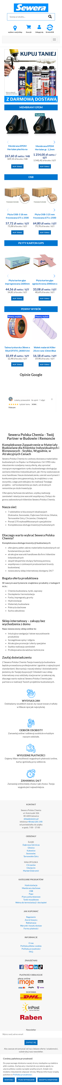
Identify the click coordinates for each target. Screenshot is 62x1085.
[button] (8, 76)
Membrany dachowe (31, 888)
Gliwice (31, 847)
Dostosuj (8, 1080)
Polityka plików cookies (31, 946)
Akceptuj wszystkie (48, 1080)
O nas (31, 943)
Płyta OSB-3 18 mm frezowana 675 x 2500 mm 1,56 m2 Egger (17, 217)
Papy (31, 894)
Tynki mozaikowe (31, 899)
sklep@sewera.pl (31, 819)
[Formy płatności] (31, 748)
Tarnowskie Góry (31, 856)
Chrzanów (31, 865)
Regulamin (31, 917)
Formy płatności (31, 928)
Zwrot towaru (31, 920)
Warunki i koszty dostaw (31, 925)
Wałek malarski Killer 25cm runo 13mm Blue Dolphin (44, 350)
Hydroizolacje (31, 885)
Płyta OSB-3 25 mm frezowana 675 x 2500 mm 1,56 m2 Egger (44, 217)
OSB (31, 891)
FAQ (31, 951)
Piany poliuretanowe (31, 896)
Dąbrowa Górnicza (31, 845)
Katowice (31, 850)
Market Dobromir (31, 870)
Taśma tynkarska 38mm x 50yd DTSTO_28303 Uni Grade (17, 350)
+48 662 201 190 (34, 821)
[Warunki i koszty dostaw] (31, 693)
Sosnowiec (31, 853)
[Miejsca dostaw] (31, 723)
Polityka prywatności (31, 949)
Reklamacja (31, 923)
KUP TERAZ (17, 166)
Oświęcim (31, 868)
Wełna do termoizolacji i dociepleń (31, 902)
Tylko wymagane (26, 1080)
